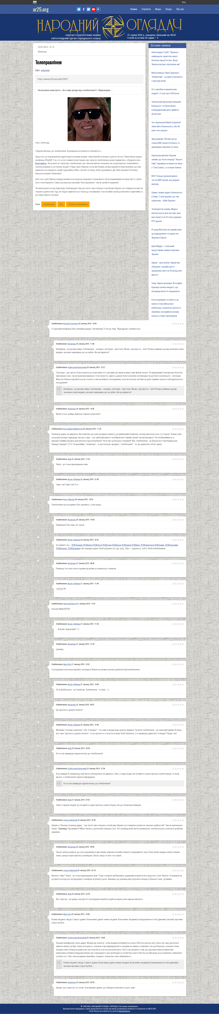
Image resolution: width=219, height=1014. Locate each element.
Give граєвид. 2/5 (175, 644)
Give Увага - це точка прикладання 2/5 (175, 459)
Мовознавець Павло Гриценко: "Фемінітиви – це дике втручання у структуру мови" (167, 76)
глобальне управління (77, 204)
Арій (70, 459)
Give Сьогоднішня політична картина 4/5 (180, 664)
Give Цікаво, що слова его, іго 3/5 (178, 982)
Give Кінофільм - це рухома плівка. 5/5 (183, 344)
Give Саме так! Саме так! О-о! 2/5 (175, 479)
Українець (72, 344)
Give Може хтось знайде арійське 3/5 (178, 409)
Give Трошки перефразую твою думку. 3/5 (178, 938)
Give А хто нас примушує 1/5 (173, 748)
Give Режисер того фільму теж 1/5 (173, 563)
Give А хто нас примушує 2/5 (175, 748)
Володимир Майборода (73, 429)
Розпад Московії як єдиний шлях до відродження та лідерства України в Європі (167, 233)
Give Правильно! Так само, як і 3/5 (178, 520)
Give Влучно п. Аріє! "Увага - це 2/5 (175, 870)
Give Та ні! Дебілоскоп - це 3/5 (178, 684)
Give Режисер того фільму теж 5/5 (183, 563)
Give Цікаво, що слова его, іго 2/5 (175, 982)
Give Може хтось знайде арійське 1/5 (173, 409)
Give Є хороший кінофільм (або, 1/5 (173, 323)
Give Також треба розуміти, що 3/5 (178, 847)
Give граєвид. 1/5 (173, 644)
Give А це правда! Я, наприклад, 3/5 (178, 768)
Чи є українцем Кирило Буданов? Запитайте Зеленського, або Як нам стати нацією (166, 126)
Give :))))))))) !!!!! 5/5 (183, 583)
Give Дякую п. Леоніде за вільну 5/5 (183, 820)
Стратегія (146, 9)
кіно (61, 204)
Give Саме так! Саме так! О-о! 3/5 (178, 479)
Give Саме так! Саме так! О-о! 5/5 (183, 479)
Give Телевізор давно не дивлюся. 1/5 (173, 429)
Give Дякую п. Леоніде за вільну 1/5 (173, 820)
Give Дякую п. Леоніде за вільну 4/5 (180, 820)
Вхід (183, 2)
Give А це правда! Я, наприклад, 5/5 (183, 768)
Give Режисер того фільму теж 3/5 (178, 563)
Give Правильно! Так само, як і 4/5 (180, 520)
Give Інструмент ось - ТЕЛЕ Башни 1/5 (173, 540)
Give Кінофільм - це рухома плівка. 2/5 (175, 344)
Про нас (180, 9)
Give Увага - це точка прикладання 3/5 (178, 459)
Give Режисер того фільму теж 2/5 (175, 563)
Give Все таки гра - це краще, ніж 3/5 (178, 894)
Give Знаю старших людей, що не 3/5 (178, 800)
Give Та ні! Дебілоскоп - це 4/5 (180, 684)
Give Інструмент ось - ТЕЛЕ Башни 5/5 (183, 540)
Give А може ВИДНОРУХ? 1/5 (173, 604)
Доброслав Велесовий (77, 367)
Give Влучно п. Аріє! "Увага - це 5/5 (183, 870)
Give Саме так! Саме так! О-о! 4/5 (180, 479)
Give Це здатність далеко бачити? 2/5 (175, 705)
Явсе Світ (67, 664)
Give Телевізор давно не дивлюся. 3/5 (178, 429)
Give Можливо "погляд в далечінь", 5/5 (183, 725)
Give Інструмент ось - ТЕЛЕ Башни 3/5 (178, 540)
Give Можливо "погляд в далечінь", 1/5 (173, 725)
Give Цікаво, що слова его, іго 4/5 (180, 982)
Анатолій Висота (70, 604)
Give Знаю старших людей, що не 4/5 (180, 800)
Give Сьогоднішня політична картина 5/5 (183, 664)
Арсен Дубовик (74, 479)
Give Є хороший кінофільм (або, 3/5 (178, 323)
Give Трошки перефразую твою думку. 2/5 (175, 938)
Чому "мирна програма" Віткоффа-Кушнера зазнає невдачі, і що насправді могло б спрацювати (167, 287)
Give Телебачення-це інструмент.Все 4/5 (180, 499)
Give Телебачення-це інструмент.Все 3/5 (178, 499)
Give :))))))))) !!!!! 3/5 (178, 583)
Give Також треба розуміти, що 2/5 (175, 847)
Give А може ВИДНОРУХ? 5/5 (183, 604)
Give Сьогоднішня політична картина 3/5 (178, 664)
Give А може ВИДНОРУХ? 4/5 (180, 604)
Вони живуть (41, 163)
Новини (133, 9)
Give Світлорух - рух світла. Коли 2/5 (175, 367)
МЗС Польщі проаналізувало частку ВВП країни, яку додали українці (165, 180)
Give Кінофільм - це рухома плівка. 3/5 (178, 344)
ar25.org (41, 9)
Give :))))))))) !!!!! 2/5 (175, 583)
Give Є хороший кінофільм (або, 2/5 (175, 323)
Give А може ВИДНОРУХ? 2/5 (175, 604)
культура (45, 70)
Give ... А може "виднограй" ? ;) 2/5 (175, 624)
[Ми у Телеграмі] (79, 9)
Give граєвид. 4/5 (180, 644)
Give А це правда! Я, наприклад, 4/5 (180, 768)
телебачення (49, 204)
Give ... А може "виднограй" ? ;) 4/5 (180, 624)
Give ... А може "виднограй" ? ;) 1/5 (173, 624)
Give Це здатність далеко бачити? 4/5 (180, 705)
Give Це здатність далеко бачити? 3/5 (178, 705)
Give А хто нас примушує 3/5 (178, 748)
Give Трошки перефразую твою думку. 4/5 (180, 938)
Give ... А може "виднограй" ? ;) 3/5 (178, 624)
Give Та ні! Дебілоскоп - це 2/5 (175, 684)
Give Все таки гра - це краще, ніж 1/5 (173, 894)
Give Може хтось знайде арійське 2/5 (175, 409)
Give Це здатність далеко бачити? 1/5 (173, 705)
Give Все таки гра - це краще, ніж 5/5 (183, 894)
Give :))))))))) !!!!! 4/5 (180, 583)
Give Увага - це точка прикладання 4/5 (180, 459)
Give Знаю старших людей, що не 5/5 (183, 800)
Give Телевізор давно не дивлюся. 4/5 (180, 429)
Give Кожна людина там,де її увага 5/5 (183, 914)
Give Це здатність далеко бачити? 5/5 (183, 705)
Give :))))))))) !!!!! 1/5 (173, 583)
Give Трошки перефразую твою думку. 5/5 (183, 938)
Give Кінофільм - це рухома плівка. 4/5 (180, 344)
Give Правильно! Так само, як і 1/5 (173, 520)
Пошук (168, 9)
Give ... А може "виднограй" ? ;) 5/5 (183, 624)
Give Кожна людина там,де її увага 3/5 (178, 914)
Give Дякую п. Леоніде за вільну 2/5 (175, 820)
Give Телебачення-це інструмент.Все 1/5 (173, 499)
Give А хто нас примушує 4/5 (180, 748)
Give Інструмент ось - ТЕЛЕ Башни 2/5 (175, 540)
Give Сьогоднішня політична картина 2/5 (175, 664)
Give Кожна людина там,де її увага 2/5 (175, 914)
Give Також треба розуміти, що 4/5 (180, 847)
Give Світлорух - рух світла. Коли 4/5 (180, 367)
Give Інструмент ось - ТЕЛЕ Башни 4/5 (180, 540)
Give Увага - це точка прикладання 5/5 (183, 459)
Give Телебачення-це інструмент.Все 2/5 (175, 499)
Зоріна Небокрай (70, 820)
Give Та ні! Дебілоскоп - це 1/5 (173, 684)
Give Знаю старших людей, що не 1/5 (173, 800)
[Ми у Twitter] (88, 9)
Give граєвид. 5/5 (183, 644)
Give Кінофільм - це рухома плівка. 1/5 (173, 344)
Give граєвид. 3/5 (178, 644)
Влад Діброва (69, 499)
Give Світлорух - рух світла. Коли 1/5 (173, 367)
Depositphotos (124, 1011)
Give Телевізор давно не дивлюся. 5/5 (183, 429)
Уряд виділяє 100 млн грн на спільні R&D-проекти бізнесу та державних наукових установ (166, 143)
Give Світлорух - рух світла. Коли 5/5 (183, 367)
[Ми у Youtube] (93, 9)
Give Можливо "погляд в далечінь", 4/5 (180, 725)
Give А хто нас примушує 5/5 (183, 748)
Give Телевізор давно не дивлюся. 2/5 (175, 429)
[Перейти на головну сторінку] (109, 27)
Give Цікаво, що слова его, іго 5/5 (183, 982)
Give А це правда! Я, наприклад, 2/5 (175, 768)
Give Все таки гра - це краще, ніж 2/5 (175, 894)
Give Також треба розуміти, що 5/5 (183, 847)
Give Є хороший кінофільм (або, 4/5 (180, 323)
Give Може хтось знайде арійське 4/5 (180, 409)
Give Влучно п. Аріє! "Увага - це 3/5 (178, 870)
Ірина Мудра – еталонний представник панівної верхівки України (165, 250)
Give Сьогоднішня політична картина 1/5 (173, 664)
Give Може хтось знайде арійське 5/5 (183, 409)
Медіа (158, 9)
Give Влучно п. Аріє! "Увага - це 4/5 (180, 870)
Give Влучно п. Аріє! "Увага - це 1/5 (173, 870)
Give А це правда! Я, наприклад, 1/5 (173, 768)
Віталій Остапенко (71, 323)
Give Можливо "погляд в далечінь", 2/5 (175, 725)
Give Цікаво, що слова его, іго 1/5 (173, 982)
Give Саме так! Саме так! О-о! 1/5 (173, 479)
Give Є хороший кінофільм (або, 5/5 (183, 323)
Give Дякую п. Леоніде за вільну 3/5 (178, 820)
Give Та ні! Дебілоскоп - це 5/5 (183, 684)
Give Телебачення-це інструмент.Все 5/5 (183, 499)
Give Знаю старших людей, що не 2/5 (175, 800)
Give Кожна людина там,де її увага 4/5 (180, 914)
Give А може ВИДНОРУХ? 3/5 (178, 604)
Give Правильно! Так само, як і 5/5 (183, 520)
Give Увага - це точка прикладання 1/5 (173, 459)
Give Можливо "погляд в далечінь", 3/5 (178, 725)
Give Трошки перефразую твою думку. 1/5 (173, 938)
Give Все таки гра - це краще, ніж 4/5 (180, 894)
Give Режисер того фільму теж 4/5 (180, 563)
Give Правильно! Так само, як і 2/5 (175, 520)
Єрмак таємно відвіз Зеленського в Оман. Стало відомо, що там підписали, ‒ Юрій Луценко (167, 196)
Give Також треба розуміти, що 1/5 (173, 847)
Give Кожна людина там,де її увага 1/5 (173, 914)
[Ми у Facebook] (84, 9)
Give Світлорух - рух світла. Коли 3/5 (178, 367)
